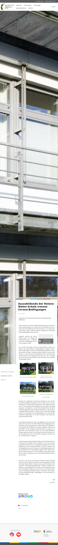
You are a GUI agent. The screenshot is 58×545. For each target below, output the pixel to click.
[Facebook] (19, 496)
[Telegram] (31, 496)
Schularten (27, 5)
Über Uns (19, 5)
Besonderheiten (21, 8)
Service (30, 8)
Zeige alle (3, 379)
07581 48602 (40, 1)
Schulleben (37, 5)
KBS (19, 508)
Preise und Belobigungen (46, 341)
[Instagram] (22, 496)
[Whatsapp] (28, 496)
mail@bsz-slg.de (51, 1)
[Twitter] (25, 496)
